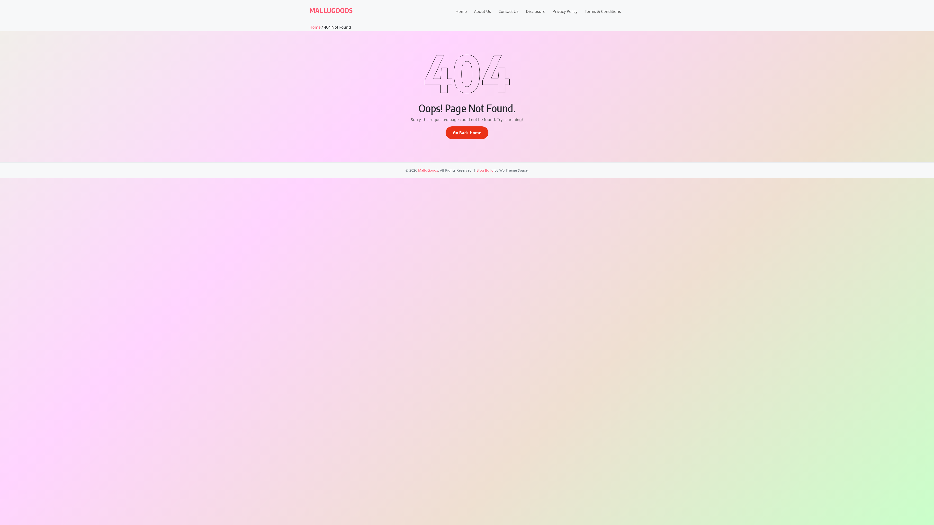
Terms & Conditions (603, 11)
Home (461, 11)
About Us (482, 11)
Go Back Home (467, 132)
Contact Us (508, 11)
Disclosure (535, 11)
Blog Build (485, 170)
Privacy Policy (565, 11)
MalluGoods (331, 10)
